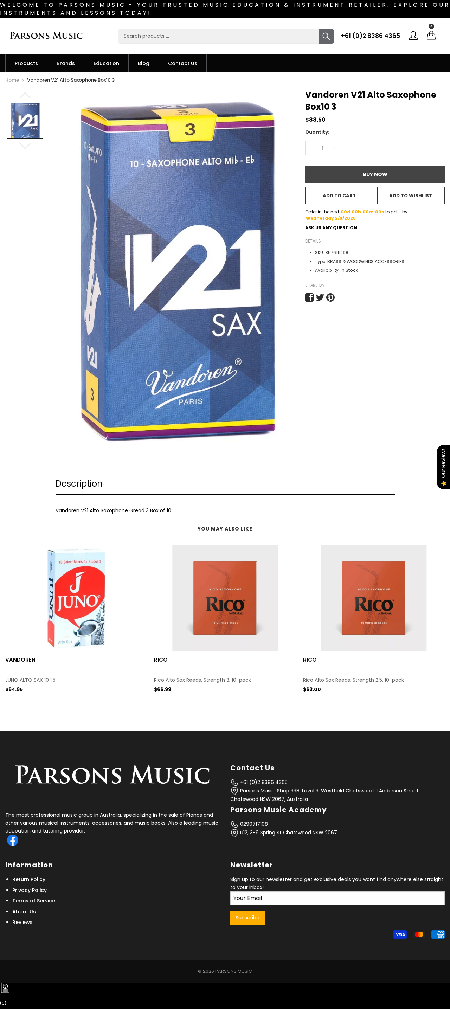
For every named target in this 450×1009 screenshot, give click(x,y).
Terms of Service (33, 900)
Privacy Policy (29, 890)
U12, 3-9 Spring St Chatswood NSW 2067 (288, 832)
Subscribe (247, 917)
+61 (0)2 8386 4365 (370, 36)
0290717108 (253, 824)
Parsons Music (233, 971)
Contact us (182, 63)
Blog (143, 63)
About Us (24, 911)
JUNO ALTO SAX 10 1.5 (30, 680)
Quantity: (317, 132)
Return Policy (28, 879)
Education (106, 63)
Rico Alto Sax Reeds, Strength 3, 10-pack (202, 680)
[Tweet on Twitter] (320, 297)
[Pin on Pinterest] (330, 297)
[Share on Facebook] (309, 297)
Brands (66, 63)
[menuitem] (26, 63)
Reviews (22, 922)
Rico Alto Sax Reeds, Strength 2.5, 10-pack (353, 680)
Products (26, 63)
